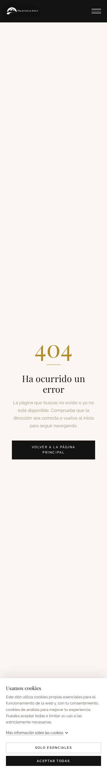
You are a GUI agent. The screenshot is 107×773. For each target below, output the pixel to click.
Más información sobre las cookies (34, 733)
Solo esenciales (53, 748)
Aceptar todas (53, 761)
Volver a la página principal (53, 449)
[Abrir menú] (96, 11)
